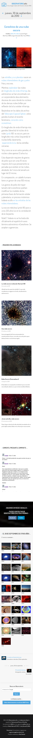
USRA (28, 726)
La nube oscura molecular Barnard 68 (13, 284)
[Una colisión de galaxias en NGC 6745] (16, 577)
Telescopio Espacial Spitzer (15, 113)
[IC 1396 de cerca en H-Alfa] (26, 599)
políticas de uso (26, 724)
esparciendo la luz (9, 142)
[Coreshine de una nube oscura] (6, 588)
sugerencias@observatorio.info (16, 732)
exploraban (13, 87)
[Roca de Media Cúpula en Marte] (16, 630)
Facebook (12, 518)
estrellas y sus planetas (14, 77)
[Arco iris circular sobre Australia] (26, 567)
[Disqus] (16, 472)
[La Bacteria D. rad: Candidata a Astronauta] (26, 609)
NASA (12, 33)
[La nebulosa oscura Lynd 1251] (6, 567)
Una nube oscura (7, 329)
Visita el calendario (8, 537)
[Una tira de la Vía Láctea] (6, 599)
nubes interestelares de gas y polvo (16, 80)
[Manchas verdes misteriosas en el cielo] (6, 577)
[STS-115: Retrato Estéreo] (16, 599)
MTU (18, 726)
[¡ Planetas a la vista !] (26, 588)
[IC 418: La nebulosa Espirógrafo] (6, 620)
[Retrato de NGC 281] (26, 556)
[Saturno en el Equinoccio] (16, 588)
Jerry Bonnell (23, 726)
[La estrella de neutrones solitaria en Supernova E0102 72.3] (16, 556)
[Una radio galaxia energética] (6, 641)
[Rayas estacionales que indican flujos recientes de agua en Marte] (16, 567)
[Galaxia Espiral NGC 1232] (6, 630)
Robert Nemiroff (12, 726)
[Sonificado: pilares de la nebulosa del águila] (6, 556)
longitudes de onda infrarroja (15, 90)
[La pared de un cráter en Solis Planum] (6, 609)
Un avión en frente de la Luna (14, 657)
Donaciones (9, 730)
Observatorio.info (13, 720)
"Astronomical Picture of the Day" (19, 722)
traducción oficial (24, 720)
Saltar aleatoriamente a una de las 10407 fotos (16, 702)
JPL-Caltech (17, 33)
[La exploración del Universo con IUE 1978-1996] (26, 630)
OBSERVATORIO (18, 3)
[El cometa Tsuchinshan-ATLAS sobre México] (6, 546)
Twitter (21, 518)
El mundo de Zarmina (20, 670)
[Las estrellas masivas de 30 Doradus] (26, 620)
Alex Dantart (22, 734)
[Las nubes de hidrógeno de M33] (26, 546)
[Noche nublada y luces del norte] (26, 577)
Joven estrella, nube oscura (10, 419)
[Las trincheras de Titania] (16, 620)
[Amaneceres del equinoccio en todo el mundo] (16, 546)
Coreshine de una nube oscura (16, 28)
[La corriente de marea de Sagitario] (16, 609)
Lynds (8, 133)
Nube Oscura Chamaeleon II (10, 379)
